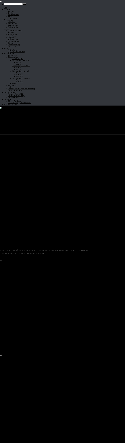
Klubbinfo (11, 11)
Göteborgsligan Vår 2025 (20, 71)
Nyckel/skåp (12, 36)
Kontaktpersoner (13, 15)
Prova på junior (13, 23)
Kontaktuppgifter (17, 59)
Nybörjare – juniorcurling (16, 52)
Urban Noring (6, 247)
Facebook (7, 99)
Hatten (10, 87)
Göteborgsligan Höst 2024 (21, 78)
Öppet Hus (11, 22)
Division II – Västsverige (16, 96)
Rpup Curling (8, 341)
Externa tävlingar (10, 92)
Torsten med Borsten (11, 314)
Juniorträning (12, 50)
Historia (10, 16)
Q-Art (5, 333)
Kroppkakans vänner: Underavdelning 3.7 (18, 299)
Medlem (6, 29)
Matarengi (7, 312)
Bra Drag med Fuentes (11, 326)
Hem (5, 8)
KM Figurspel (12, 85)
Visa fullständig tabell (7, 316)
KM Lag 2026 (12, 55)
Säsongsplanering (10, 104)
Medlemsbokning (14, 45)
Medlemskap (12, 34)
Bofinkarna (7, 328)
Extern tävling (8, 237)
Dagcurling (11, 38)
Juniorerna (7, 337)
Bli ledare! (11, 43)
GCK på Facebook (14, 101)
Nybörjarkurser (13, 25)
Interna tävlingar (9, 53)
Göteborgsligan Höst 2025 (21, 66)
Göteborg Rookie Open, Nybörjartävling (21, 89)
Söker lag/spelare (14, 41)
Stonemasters (8, 310)
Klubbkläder (12, 46)
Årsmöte (11, 32)
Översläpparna (9, 306)
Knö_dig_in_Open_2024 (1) (9, 257)
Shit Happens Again (10, 303)
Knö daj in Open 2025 (15, 94)
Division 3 (19, 76)
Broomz (6, 301)
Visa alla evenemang (7, 353)
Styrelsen (11, 13)
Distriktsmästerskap (14, 97)
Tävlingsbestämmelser (16, 90)
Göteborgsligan (13, 57)
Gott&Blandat (8, 339)
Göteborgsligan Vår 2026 (20, 60)
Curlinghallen (12, 18)
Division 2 (19, 64)
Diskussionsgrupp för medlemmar (19, 103)
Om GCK (7, 9)
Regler (14, 83)
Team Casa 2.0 (9, 335)
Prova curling (8, 20)
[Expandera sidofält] (1, 355)
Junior (6, 48)
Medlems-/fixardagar (15, 30)
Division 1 (19, 62)
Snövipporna (8, 331)
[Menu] (1, 1)
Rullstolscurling (13, 27)
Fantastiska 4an (9, 308)
